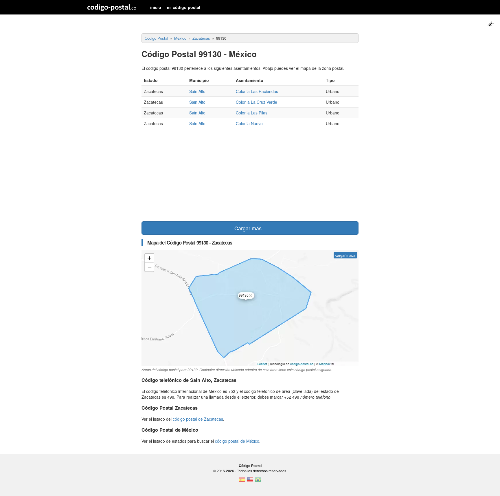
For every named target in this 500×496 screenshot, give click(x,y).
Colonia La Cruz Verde (256, 102)
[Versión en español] (242, 481)
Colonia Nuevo (249, 123)
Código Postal (250, 465)
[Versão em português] (258, 481)
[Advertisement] (250, 175)
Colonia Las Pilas (251, 113)
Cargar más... (250, 228)
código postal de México (237, 441)
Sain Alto (197, 91)
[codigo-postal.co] (112, 7)
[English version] (250, 481)
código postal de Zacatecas (198, 419)
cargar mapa (345, 255)
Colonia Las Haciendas (257, 91)
